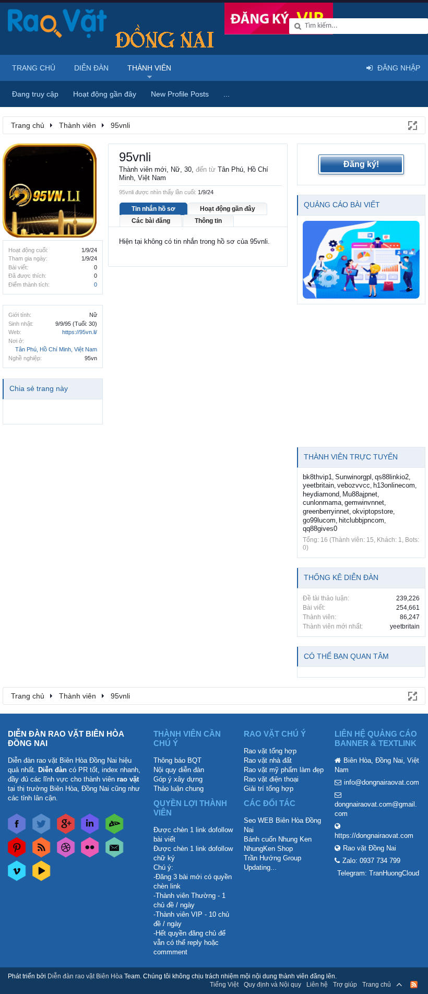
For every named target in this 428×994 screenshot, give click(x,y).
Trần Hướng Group (272, 858)
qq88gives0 (320, 528)
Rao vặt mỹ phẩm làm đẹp (284, 770)
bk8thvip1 (317, 477)
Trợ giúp (345, 984)
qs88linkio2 (392, 477)
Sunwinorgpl (353, 477)
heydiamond (321, 494)
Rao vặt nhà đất (268, 760)
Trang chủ (33, 68)
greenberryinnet (326, 511)
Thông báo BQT (177, 760)
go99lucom (319, 520)
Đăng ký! (361, 164)
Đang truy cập (35, 94)
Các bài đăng (151, 220)
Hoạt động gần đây (227, 208)
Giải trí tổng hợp (268, 788)
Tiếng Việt (224, 984)
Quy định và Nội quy (272, 984)
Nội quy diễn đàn (178, 770)
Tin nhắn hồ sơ (153, 208)
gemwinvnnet (364, 502)
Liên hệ (317, 984)
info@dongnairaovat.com (381, 782)
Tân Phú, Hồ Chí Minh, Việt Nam (56, 349)
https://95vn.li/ (79, 332)
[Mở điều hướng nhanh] (412, 125)
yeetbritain (318, 485)
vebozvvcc (353, 485)
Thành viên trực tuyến (351, 457)
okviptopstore (372, 511)
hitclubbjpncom (361, 520)
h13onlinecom (394, 485)
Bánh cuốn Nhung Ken (278, 839)
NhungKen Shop (268, 849)
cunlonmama (322, 502)
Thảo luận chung (178, 788)
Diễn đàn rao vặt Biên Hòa (85, 976)
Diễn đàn (91, 68)
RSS (414, 984)
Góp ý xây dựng (178, 779)
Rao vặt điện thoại (271, 779)
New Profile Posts (180, 94)
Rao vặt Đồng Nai (369, 848)
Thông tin (208, 220)
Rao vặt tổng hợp (270, 751)
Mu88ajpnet (359, 494)
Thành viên (149, 68)
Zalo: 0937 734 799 (371, 861)
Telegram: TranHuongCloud (378, 873)
